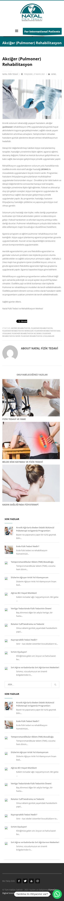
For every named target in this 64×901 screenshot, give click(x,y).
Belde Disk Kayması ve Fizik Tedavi (22, 461)
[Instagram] (37, 881)
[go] (55, 684)
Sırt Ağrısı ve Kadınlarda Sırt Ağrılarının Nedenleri (35, 667)
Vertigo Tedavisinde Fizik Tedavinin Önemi (31, 608)
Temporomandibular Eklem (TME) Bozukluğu (32, 561)
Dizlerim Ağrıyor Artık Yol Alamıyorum (29, 577)
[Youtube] (31, 881)
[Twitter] (25, 881)
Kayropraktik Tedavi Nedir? (24, 639)
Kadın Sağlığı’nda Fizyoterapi (20, 504)
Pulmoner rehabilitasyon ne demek (27, 333)
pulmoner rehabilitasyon (42, 328)
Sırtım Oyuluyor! (19, 651)
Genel (53, 74)
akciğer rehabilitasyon (20, 328)
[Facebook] (19, 881)
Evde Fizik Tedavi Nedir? (27, 546)
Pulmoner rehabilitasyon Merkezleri (18, 331)
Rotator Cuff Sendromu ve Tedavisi (27, 624)
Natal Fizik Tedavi (10, 74)
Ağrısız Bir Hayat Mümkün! (24, 593)
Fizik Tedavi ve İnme (14, 419)
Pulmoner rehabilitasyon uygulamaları (37, 336)
